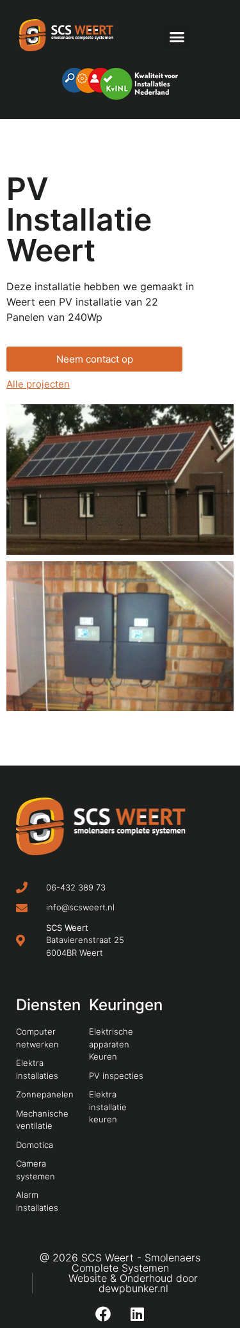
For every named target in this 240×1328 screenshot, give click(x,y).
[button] (176, 37)
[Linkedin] (137, 1314)
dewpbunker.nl (133, 1288)
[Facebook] (103, 1314)
